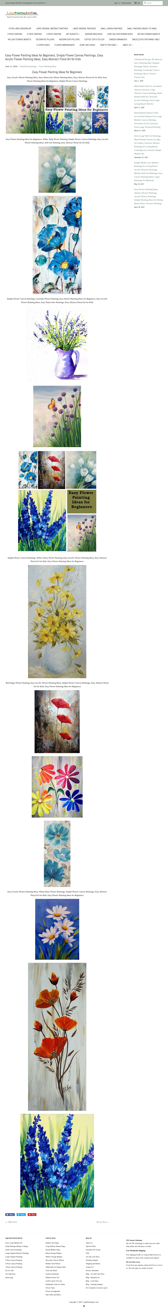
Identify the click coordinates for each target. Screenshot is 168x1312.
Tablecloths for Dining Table (146, 39)
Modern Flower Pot (52, 1277)
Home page (9, 1277)
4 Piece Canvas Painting (13, 1264)
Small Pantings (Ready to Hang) (142, 28)
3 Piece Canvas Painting (13, 1260)
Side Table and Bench (53, 1295)
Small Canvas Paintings (111, 28)
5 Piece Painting (53, 34)
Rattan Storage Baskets (148, 34)
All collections (10, 1274)
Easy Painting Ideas (47, 66)
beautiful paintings (28, 66)
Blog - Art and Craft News (95, 1274)
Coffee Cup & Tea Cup (94, 39)
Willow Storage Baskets (19, 39)
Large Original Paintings (84, 28)
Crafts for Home (108, 44)
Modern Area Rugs (93, 34)
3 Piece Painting (14, 34)
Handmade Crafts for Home (55, 1284)
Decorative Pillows (45, 39)
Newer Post (101, 1222)
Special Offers (91, 1246)
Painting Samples (92, 1260)
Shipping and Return (93, 1264)
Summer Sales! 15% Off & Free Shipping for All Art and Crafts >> (25, 3)
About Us (127, 44)
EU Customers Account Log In (96, 1288)
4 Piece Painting (34, 34)
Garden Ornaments (118, 39)
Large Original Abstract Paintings (52, 28)
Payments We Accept (93, 1250)
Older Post (12, 1222)
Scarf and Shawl (87, 44)
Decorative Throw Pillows (55, 1260)
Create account (126, 3)
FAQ (87, 1253)
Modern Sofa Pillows (69, 39)
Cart (138, 3)
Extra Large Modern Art (20, 28)
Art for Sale (9, 1270)
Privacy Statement (92, 1270)
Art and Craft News (92, 1257)
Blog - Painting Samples (94, 1284)
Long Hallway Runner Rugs (120, 34)
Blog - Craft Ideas (92, 1281)
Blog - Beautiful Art (93, 1277)
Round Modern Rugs (53, 1250)
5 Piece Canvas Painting (13, 1267)
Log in (116, 3)
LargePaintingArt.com (91, 1302)
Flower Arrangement (64, 44)
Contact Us (89, 1267)
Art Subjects (72, 34)
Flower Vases (43, 44)
